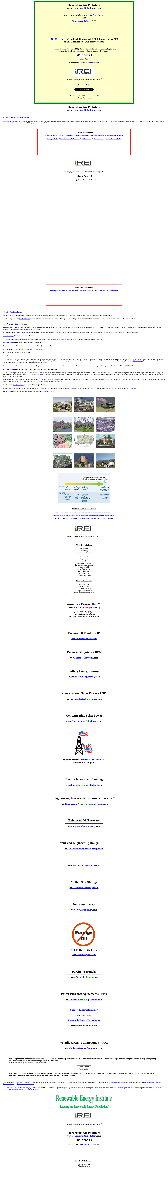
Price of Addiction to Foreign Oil (84, 1068)
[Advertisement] (84, 30)
